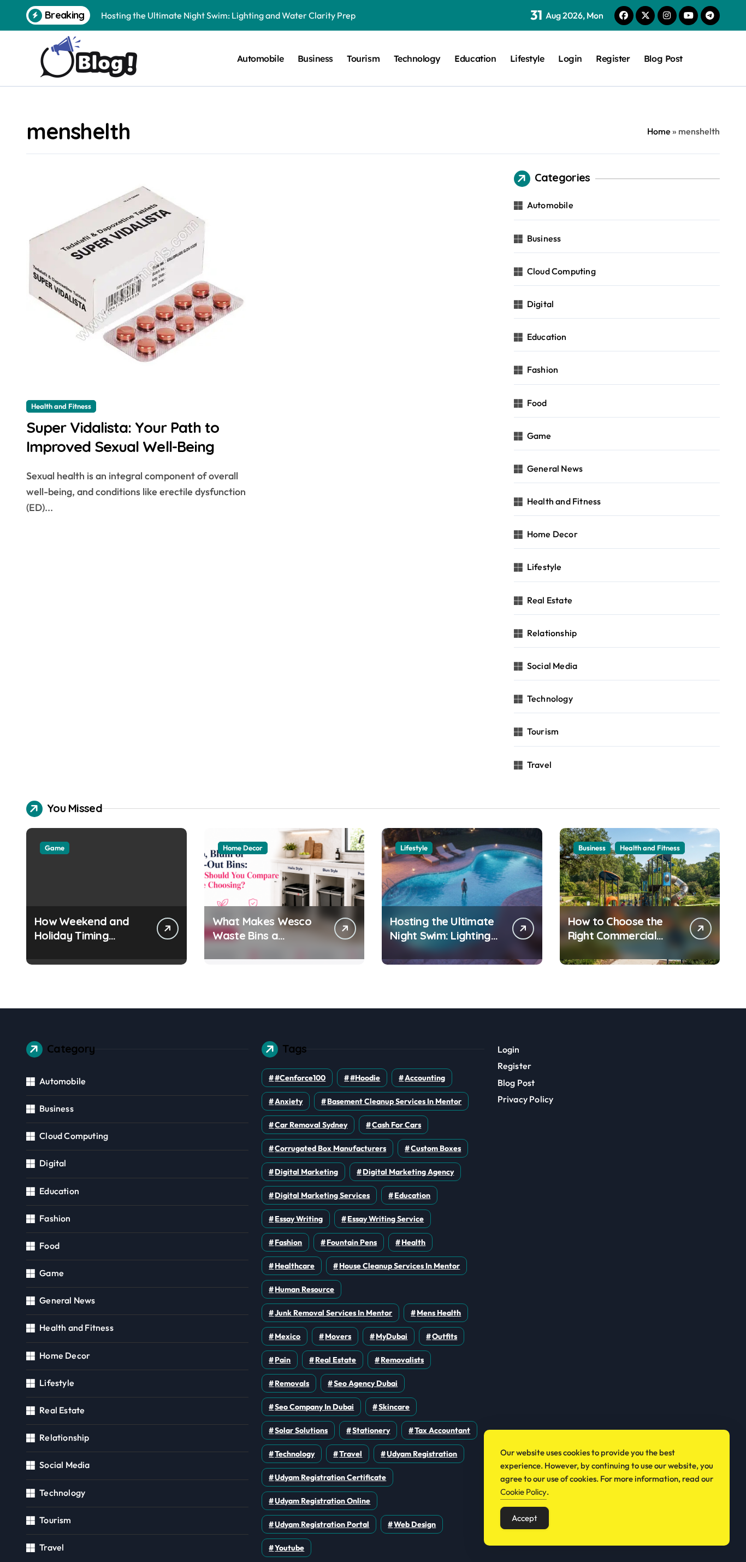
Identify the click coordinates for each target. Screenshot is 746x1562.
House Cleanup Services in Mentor (399, 1266)
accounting (425, 1078)
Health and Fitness (61, 406)
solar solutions (301, 1430)
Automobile (260, 58)
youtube (289, 1548)
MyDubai (391, 1336)
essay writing (299, 1219)
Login (570, 58)
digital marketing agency (408, 1172)
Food (537, 402)
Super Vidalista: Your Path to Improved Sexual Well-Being (122, 437)
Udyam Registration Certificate (330, 1477)
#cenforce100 (300, 1078)
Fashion (542, 369)
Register (613, 58)
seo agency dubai (366, 1383)
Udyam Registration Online (322, 1501)
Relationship (552, 632)
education (412, 1195)
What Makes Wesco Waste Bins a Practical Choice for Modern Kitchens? (262, 942)
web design (415, 1524)
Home (659, 131)
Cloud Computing (561, 271)
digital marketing (306, 1172)
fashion (288, 1242)
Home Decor (552, 534)
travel (350, 1454)
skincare (394, 1407)
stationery (371, 1430)
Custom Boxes (436, 1148)
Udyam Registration (422, 1454)
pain (283, 1360)
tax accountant (442, 1430)
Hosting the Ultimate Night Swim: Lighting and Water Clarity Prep (442, 942)
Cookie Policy (523, 1492)
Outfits (444, 1336)
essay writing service (385, 1219)
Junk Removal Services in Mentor (333, 1313)
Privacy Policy (526, 1099)
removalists (402, 1360)
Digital (540, 303)
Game (539, 435)
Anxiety (289, 1101)
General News (555, 468)
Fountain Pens (352, 1242)
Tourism (363, 58)
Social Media (552, 665)
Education (475, 58)
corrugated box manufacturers (330, 1148)
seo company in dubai (314, 1407)
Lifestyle (527, 58)
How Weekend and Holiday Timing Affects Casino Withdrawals (81, 942)
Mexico (287, 1336)
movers (338, 1336)
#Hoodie (365, 1078)
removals (292, 1383)
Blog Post (663, 58)
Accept (524, 1518)
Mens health (439, 1313)
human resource (304, 1289)
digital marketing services (322, 1195)
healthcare (295, 1266)
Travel (539, 764)
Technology (417, 58)
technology (295, 1454)
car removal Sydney (311, 1125)
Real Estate (549, 600)
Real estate (335, 1360)
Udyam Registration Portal (322, 1524)
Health (413, 1242)
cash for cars (396, 1125)
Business (315, 58)
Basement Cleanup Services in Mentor (394, 1101)
